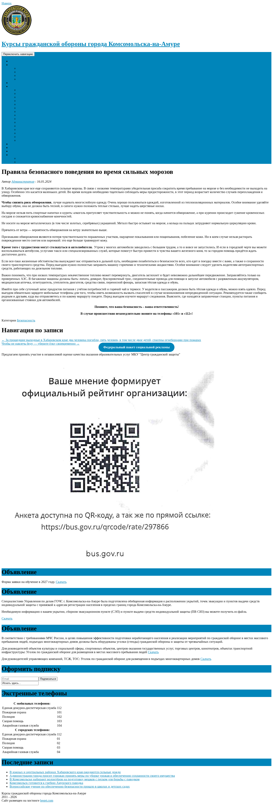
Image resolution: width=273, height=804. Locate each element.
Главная (15, 61)
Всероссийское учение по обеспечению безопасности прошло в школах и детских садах (70, 786)
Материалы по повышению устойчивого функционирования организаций (69, 79)
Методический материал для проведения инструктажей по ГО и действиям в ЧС (73, 75)
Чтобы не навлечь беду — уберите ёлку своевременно (41, 343)
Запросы (15, 147)
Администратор (22, 181)
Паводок (23, 97)
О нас (13, 154)
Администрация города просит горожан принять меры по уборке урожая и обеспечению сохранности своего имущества (92, 775)
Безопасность (26, 320)
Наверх (7, 3)
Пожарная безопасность (34, 122)
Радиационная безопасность (37, 129)
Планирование (20, 144)
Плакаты (16, 82)
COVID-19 (25, 93)
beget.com (46, 800)
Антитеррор (26, 104)
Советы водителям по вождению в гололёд (47, 90)
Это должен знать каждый (35, 136)
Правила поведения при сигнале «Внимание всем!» (53, 140)
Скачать (61, 582)
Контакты (24, 158)
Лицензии (24, 162)
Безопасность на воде (32, 108)
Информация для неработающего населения (48, 68)
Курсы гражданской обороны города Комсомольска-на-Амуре (91, 43)
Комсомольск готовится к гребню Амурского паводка (46, 783)
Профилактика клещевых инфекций (42, 126)
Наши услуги (19, 151)
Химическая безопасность (35, 133)
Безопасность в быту (32, 111)
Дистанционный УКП (25, 64)
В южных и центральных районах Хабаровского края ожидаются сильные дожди (65, 772)
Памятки (16, 86)
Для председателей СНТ (34, 100)
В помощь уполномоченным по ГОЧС (44, 72)
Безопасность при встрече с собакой (42, 115)
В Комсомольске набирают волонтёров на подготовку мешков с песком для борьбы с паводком (74, 779)
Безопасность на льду (32, 118)
